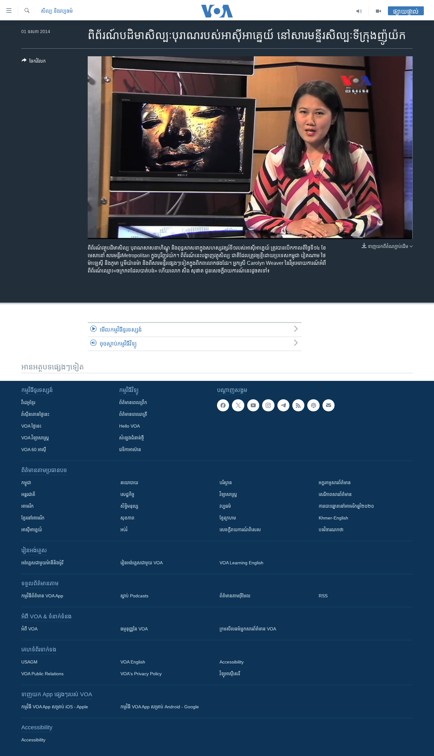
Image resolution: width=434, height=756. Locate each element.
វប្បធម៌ (225, 506)
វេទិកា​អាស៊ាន (130, 449)
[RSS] (298, 405)
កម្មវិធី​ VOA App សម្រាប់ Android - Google (159, 706)
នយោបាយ (129, 482)
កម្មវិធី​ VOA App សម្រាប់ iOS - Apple (54, 706)
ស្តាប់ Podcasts (134, 595)
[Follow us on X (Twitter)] (238, 405)
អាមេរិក (27, 506)
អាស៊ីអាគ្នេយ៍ (31, 529)
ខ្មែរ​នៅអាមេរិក (32, 517)
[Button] (34, 62)
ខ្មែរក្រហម (228, 517)
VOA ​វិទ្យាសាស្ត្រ (35, 437)
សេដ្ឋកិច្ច (127, 494)
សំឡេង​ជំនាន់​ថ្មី (131, 437)
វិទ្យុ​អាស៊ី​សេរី (230, 673)
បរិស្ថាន (226, 482)
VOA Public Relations (42, 673)
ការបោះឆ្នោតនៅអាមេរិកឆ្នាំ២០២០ (346, 506)
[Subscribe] (328, 405)
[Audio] (359, 11)
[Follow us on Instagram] (268, 405)
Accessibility (232, 661)
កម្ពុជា (26, 482)
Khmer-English (333, 517)
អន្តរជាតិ (28, 494)
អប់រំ (123, 529)
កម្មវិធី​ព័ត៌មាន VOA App (42, 595)
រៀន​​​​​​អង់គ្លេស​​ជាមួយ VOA (141, 562)
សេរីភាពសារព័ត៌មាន (335, 494)
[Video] (378, 11)
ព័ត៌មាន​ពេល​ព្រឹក (133, 402)
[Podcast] (313, 405)
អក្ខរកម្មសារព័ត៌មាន (335, 482)
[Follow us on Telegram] (283, 405)
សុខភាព (127, 517)
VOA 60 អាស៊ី (33, 449)
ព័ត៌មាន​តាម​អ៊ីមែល (235, 595)
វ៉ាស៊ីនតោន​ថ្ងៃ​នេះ (35, 414)
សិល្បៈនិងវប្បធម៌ (57, 11)
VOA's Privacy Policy (141, 673)
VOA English (132, 661)
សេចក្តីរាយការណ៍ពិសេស (240, 529)
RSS (323, 595)
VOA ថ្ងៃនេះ (31, 426)
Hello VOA (129, 426)
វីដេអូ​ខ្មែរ (28, 402)
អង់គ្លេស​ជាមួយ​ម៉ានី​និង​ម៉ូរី (42, 562)
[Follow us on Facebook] (223, 405)
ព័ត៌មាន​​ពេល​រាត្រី (133, 414)
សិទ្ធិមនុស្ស (129, 506)
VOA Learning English (241, 562)
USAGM (29, 661)
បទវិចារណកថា (331, 529)
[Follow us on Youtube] (253, 405)
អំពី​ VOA (29, 628)
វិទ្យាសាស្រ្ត (228, 494)
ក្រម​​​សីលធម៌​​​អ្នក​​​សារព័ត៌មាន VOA (248, 628)
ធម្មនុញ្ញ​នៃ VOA (134, 628)
